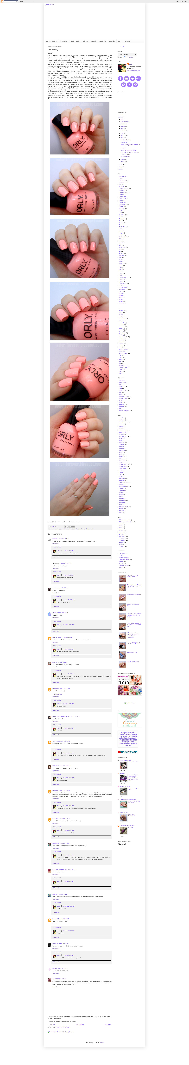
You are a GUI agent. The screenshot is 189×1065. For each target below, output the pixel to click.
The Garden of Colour (125, 289)
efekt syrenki (122, 432)
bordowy (121, 317)
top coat (121, 563)
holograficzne (123, 390)
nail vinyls (122, 462)
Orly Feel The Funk (126, 140)
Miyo (120, 259)
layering (121, 456)
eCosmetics (123, 773)
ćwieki (121, 512)
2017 (120, 115)
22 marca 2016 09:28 (68, 728)
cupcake (121, 426)
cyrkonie (121, 428)
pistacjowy (122, 351)
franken (121, 301)
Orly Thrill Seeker (125, 156)
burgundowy (122, 323)
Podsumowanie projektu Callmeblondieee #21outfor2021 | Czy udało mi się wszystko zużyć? (133, 777)
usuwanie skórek (123, 565)
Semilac (121, 285)
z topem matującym (124, 410)
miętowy (121, 339)
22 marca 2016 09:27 (68, 649)
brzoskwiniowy (56, 528)
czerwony (122, 327)
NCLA (121, 265)
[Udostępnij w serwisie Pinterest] (74, 527)
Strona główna (51, 41)
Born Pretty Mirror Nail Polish (128, 150)
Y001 (120, 544)
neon (69, 528)
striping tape (122, 490)
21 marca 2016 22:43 (74, 716)
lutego (122, 159)
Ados (120, 178)
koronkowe (122, 450)
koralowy (121, 335)
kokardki (121, 448)
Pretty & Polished (124, 277)
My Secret (122, 263)
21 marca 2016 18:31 (62, 588)
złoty (120, 371)
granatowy (122, 333)
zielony (121, 369)
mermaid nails (123, 460)
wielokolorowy (123, 367)
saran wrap (122, 478)
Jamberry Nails (123, 237)
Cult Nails (122, 209)
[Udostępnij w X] (70, 527)
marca (122, 137)
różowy (88, 528)
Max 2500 (122, 255)
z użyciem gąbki (123, 506)
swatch (92, 528)
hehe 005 (122, 546)
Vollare (121, 295)
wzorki (121, 504)
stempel (121, 561)
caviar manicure (123, 422)
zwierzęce (122, 510)
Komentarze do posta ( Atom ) (62, 1027)
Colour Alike (122, 204)
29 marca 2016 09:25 (68, 955)
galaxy (121, 440)
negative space (123, 468)
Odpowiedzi (57, 547)
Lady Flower (55, 766)
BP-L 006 (121, 530)
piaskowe (122, 404)
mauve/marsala (123, 337)
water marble (122, 500)
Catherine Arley (123, 192)
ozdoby (121, 474)
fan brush (121, 434)
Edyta (54, 968)
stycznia (123, 161)
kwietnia (123, 135)
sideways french (123, 482)
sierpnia (123, 126)
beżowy (121, 310)
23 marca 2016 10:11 (68, 855)
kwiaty (121, 454)
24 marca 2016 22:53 (63, 919)
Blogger (102, 1042)
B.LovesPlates (123, 182)
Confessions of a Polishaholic (128, 799)
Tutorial (112, 41)
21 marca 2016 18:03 (65, 563)
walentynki (122, 498)
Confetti (121, 206)
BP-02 (121, 526)
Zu (53, 978)
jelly (120, 392)
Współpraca (74, 41)
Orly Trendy (124, 142)
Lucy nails (55, 818)
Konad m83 (122, 540)
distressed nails (123, 430)
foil (120, 384)
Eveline (121, 223)
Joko (120, 239)
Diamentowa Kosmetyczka (60, 716)
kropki (121, 452)
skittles (121, 484)
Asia (53, 662)
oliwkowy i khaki (123, 349)
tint (120, 408)
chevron (121, 424)
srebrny (121, 359)
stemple (121, 488)
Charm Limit (122, 196)
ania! (58, 550)
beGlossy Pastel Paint (133, 761)
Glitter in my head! (125, 786)
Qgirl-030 (121, 542)
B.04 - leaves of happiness (126, 522)
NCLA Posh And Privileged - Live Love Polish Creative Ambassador (133, 635)
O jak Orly (130, 827)
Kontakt (63, 41)
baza (120, 555)
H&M (120, 229)
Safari (121, 281)
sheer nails (122, 480)
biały (120, 313)
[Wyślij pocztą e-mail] (65, 527)
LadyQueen (122, 247)
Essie (120, 221)
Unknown (55, 688)
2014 (120, 167)
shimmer (121, 406)
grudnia (123, 119)
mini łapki (121, 47)
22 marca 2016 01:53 (65, 766)
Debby (121, 211)
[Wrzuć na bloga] (68, 527)
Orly (72, 528)
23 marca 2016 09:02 (63, 843)
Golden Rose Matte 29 (133, 652)
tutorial (121, 496)
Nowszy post (51, 1024)
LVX (120, 245)
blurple (121, 314)
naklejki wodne (123, 466)
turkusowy (122, 365)
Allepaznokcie (123, 180)
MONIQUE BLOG (57, 694)
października (124, 121)
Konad (121, 243)
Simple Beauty (123, 287)
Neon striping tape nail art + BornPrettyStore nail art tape (134, 625)
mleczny (121, 341)
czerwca (123, 131)
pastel (75, 528)
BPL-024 (121, 534)
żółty (120, 373)
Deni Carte (122, 215)
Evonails (121, 225)
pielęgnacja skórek (124, 559)
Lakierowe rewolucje (58, 869)
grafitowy (121, 331)
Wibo (120, 297)
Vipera (121, 293)
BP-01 (121, 524)
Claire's (121, 200)
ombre (121, 470)
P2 (120, 271)
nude (120, 347)
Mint (120, 257)
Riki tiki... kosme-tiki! (125, 760)
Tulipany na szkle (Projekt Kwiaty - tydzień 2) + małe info (134, 586)
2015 (120, 164)
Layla (120, 249)
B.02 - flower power (124, 520)
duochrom (122, 380)
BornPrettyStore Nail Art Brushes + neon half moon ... (130, 153)
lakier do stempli (123, 557)
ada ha (54, 588)
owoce (121, 472)
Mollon (121, 261)
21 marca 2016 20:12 (67, 637)
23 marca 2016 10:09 (68, 805)
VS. (119, 41)
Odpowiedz (55, 543)
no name (121, 303)
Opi (120, 267)
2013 (120, 169)
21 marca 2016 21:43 (64, 688)
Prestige (121, 275)
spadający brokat (124, 486)
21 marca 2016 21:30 (61, 662)
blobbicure (122, 420)
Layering (102, 41)
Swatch (93, 41)
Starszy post (108, 1024)
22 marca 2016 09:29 (68, 777)
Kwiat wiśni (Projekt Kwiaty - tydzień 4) (132, 576)
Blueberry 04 (122, 536)
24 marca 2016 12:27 (70, 869)
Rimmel (121, 279)
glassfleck (122, 386)
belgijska (54, 843)
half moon (122, 444)
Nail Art (85, 41)
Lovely (121, 253)
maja (122, 133)
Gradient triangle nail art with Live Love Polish (133, 643)
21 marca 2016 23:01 (64, 741)
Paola (121, 273)
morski (121, 343)
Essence (121, 219)
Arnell (54, 612)
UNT (120, 291)
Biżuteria (127, 41)
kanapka (121, 446)
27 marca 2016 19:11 (62, 968)
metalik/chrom (123, 398)
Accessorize (122, 176)
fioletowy (121, 329)
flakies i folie (64, 528)
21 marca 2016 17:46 (63, 538)
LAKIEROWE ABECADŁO (127, 825)
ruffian (121, 476)
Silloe (54, 894)
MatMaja (54, 538)
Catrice (121, 194)
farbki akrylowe (123, 436)
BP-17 (121, 528)
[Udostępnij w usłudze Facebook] (72, 527)
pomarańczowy (81, 528)
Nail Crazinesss (56, 637)
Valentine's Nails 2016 (133, 661)
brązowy (121, 321)
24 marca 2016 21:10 (62, 894)
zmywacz (121, 567)
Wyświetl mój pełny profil (133, 70)
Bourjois (121, 190)
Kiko (120, 241)
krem (120, 394)
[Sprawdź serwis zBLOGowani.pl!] (129, 703)
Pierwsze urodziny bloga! (134, 594)
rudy (120, 355)
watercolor (122, 502)
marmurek (122, 458)
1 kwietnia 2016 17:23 (60, 978)
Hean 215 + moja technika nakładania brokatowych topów (134, 615)
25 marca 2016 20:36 (62, 943)
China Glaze (122, 198)
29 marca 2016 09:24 (68, 881)
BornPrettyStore (123, 188)
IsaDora (121, 235)
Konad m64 (122, 538)
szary (120, 361)
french (121, 438)
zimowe (121, 508)
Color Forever (123, 812)
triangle (121, 494)
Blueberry (122, 186)
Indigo (121, 233)
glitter (120, 388)
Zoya (120, 299)
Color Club (122, 202)
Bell (120, 184)
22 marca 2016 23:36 (64, 818)
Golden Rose (122, 227)
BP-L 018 (121, 532)
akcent (121, 418)
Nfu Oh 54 (123, 148)
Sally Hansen (123, 283)
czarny (121, 325)
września (123, 124)
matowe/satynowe (124, 396)
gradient (121, 442)
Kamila (54, 943)
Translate (130, 57)
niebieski (121, 345)
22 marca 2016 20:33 (64, 790)
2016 (120, 117)
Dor (120, 217)
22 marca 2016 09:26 (68, 550)
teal (120, 363)
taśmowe (121, 492)
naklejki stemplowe (124, 464)
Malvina (54, 919)
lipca (122, 128)
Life (120, 251)
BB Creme (122, 553)
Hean (120, 231)
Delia (120, 212)
